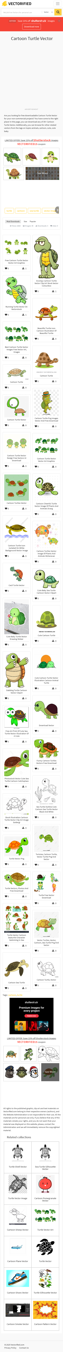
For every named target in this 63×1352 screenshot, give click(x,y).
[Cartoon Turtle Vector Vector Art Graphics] (46, 445)
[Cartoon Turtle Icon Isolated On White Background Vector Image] (16, 530)
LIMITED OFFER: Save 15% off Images (31, 140)
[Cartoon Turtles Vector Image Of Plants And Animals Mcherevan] (46, 536)
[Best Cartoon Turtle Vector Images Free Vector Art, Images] (16, 334)
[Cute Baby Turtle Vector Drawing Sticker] (16, 616)
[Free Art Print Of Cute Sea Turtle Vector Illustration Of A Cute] (16, 718)
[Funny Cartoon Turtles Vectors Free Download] (46, 748)
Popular (33, 221)
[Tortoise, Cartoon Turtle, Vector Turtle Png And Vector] (46, 839)
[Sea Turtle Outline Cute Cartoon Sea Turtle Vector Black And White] (46, 790)
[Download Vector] (46, 710)
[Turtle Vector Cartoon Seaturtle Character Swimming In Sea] (16, 919)
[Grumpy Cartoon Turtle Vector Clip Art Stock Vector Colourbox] (46, 257)
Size (25, 221)
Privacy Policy (10, 1347)
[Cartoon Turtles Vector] (16, 487)
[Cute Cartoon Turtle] (46, 620)
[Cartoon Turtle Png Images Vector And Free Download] (46, 403)
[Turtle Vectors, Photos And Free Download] (16, 879)
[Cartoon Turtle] (46, 360)
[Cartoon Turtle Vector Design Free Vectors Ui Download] (16, 443)
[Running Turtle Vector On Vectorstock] (16, 290)
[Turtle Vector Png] (16, 846)
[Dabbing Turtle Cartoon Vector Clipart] (16, 670)
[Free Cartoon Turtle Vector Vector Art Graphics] (16, 247)
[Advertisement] (31, 76)
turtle (9, 210)
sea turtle (34, 210)
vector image (50, 210)
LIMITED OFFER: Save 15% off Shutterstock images (31, 1038)
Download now (31, 26)
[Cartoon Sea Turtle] (16, 967)
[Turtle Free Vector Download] (46, 883)
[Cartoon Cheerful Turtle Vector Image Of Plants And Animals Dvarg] (46, 488)
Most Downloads (13, 221)
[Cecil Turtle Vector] (16, 573)
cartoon (21, 210)
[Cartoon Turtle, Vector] (46, 968)
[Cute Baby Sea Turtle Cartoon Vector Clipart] (46, 579)
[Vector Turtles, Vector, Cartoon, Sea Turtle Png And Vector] (46, 925)
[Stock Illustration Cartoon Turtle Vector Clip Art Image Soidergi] (16, 805)
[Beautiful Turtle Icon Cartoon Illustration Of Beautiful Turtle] (46, 313)
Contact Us (24, 1347)
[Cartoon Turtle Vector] (16, 406)
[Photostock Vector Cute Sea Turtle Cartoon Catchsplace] (16, 763)
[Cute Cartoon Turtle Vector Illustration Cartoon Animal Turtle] (46, 662)
